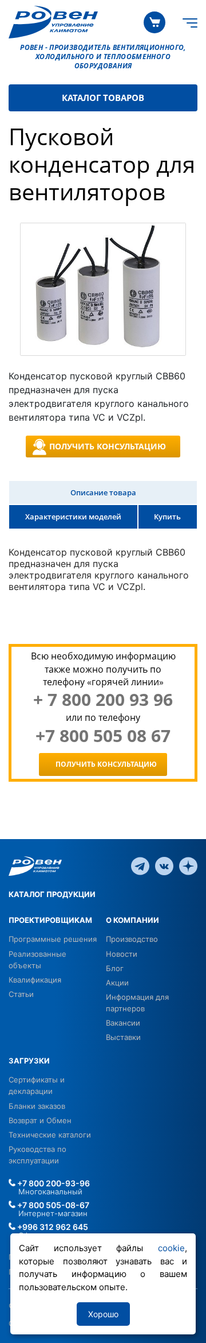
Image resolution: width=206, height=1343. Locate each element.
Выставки (123, 1037)
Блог (115, 968)
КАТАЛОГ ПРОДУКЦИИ (52, 894)
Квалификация (35, 979)
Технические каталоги (50, 1134)
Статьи (21, 994)
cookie (171, 1248)
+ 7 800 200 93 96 (103, 699)
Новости (121, 953)
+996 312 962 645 (51, 1227)
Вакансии (123, 1022)
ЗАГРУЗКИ (29, 1060)
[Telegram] (140, 865)
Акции (117, 982)
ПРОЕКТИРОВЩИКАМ (50, 920)
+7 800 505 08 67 (103, 735)
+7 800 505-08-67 (52, 1205)
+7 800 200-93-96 (52, 1183)
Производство (132, 939)
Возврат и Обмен (40, 1120)
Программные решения (53, 939)
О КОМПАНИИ (132, 920)
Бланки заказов (37, 1106)
